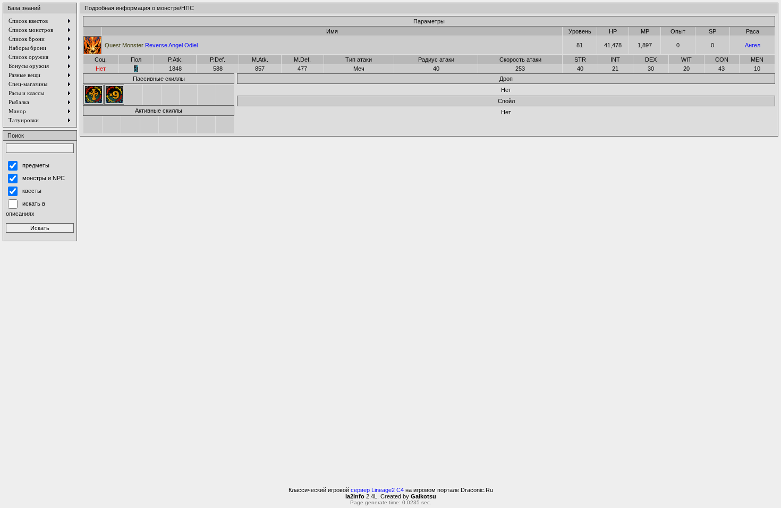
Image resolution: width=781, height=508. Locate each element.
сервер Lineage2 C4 (377, 490)
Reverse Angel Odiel (151, 45)
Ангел (752, 45)
